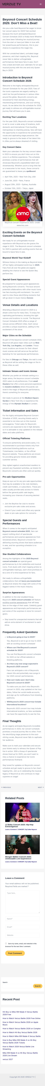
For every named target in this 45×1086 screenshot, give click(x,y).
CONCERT (21, 829)
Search (5, 982)
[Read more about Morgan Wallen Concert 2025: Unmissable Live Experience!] (22, 844)
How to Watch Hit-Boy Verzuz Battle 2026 (20, 1032)
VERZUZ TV (11, 4)
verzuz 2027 (8, 1059)
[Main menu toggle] (40, 4)
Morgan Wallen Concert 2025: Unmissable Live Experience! (18, 858)
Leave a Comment (11, 829)
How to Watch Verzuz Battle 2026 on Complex (22, 1029)
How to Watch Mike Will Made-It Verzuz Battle (22, 1036)
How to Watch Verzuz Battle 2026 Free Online (21, 1018)
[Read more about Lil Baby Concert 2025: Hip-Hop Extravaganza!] (22, 812)
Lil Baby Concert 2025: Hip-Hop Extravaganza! (19, 826)
